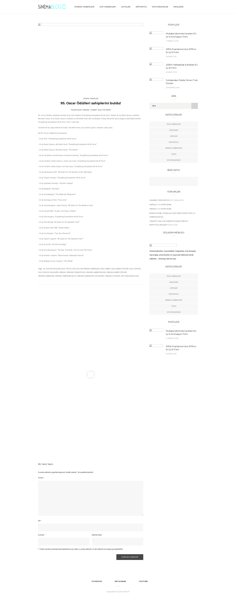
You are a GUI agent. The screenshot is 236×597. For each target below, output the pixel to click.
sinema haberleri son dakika (90, 276)
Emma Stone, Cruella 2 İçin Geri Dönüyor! (170, 213)
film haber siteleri (120, 268)
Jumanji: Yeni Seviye (159, 200)
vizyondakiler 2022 (130, 276)
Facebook (97, 581)
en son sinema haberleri (87, 268)
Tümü (173, 154)
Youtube (143, 581)
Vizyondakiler (160, 7)
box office (66, 268)
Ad (39, 520)
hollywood (135, 268)
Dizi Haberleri (108, 7)
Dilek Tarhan (83, 110)
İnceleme (178, 7)
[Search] (197, 6)
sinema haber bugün (96, 272)
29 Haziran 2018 (172, 87)
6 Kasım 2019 (171, 56)
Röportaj (141, 7)
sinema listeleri (112, 276)
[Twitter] (171, 181)
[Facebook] (166, 181)
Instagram (120, 581)
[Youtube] (176, 181)
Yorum (41, 477)
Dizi (74, 268)
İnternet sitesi (97, 535)
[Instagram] (182, 181)
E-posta (41, 535)
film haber (105, 268)
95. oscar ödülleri (52, 268)
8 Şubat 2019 (171, 72)
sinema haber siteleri (117, 272)
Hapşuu (153, 204)
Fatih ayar (166, 204)
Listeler (126, 7)
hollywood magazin (48, 272)
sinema (62, 272)
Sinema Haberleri (84, 7)
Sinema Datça (156, 217)
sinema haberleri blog (65, 276)
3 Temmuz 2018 (172, 41)
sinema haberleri (46, 276)
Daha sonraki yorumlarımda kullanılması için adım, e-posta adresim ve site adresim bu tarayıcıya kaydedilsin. (81, 549)
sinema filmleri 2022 (76, 272)
